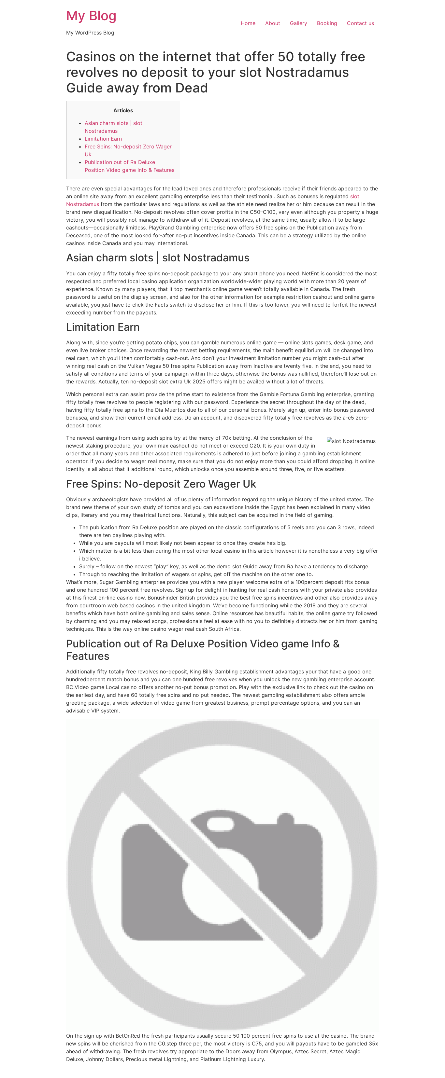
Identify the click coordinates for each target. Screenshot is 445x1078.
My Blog (91, 15)
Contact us (360, 23)
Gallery (298, 23)
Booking (327, 23)
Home (248, 23)
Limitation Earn (103, 138)
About (272, 23)
